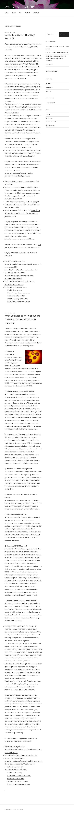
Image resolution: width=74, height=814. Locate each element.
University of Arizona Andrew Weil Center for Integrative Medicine (22, 213)
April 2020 (49, 84)
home (6, 13)
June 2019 (49, 91)
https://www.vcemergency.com (18, 302)
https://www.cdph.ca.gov (14, 284)
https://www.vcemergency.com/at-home (20, 239)
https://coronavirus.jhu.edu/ (26, 270)
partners (36, 13)
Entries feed (49, 118)
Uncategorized (50, 103)
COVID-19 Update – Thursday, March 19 (57, 52)
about (14, 13)
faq (20, 13)
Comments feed (51, 122)
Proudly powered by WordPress (13, 809)
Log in (48, 114)
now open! (49, 64)
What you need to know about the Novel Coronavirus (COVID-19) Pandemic (22, 320)
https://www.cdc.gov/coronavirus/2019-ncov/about (23, 761)
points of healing (20, 7)
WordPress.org (50, 125)
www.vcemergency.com (13, 509)
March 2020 (49, 87)
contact (27, 13)
